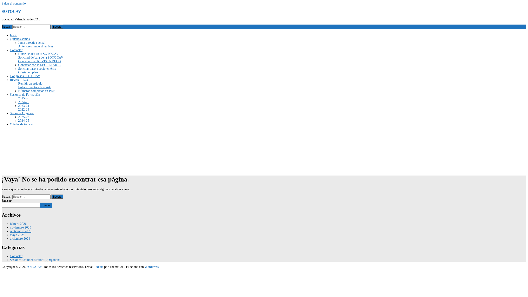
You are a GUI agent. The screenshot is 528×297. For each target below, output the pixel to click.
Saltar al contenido (14, 3)
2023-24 (23, 105)
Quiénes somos (20, 39)
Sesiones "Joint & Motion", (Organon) (35, 260)
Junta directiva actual (31, 42)
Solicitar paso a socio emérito (37, 68)
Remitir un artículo (30, 83)
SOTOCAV (11, 11)
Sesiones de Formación (25, 94)
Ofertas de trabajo (21, 124)
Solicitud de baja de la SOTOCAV (40, 57)
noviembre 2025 (20, 227)
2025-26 (23, 98)
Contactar (16, 50)
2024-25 (23, 102)
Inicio (13, 35)
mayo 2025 (17, 235)
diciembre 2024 (20, 238)
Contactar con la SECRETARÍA (39, 65)
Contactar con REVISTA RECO (39, 61)
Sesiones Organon (22, 113)
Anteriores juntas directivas (35, 46)
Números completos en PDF (36, 91)
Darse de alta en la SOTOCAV (38, 53)
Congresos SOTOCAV (25, 76)
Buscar (7, 200)
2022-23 (23, 109)
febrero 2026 (18, 223)
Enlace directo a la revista (34, 87)
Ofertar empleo (28, 72)
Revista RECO (19, 79)
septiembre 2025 (20, 231)
